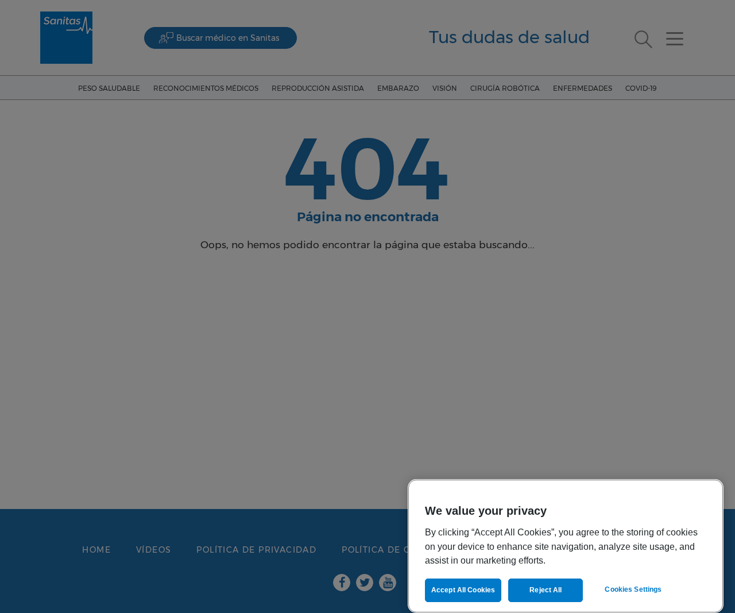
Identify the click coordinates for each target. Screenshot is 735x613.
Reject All (545, 590)
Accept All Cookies (463, 590)
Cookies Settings (633, 589)
